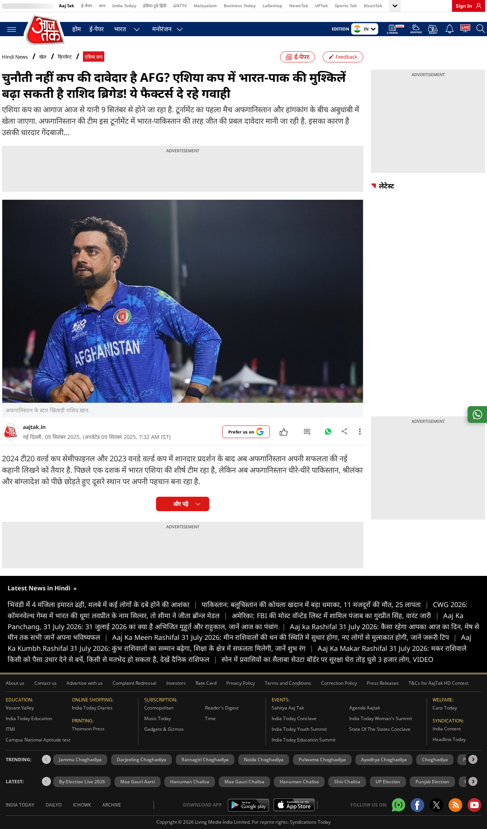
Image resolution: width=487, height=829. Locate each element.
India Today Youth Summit (299, 729)
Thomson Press (88, 728)
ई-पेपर (86, 5)
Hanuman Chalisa (189, 781)
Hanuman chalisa (299, 781)
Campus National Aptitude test (38, 740)
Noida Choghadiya (263, 759)
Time (210, 718)
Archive (111, 805)
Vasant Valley (20, 708)
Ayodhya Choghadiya (384, 759)
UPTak (321, 5)
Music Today (157, 718)
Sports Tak (346, 5)
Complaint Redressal (134, 683)
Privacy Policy (240, 683)
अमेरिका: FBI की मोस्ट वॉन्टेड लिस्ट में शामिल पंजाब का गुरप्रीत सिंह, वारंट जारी (335, 615)
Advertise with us (85, 683)
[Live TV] (465, 29)
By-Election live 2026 (82, 781)
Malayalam (205, 5)
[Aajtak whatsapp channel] (398, 804)
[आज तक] (45, 30)
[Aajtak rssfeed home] (455, 805)
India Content (447, 728)
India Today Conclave (294, 718)
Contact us (45, 683)
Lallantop (272, 5)
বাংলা (102, 5)
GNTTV (180, 5)
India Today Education (29, 718)
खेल (42, 57)
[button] (472, 759)
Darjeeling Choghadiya (141, 759)
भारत (120, 29)
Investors (176, 683)
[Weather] (416, 30)
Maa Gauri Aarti (137, 781)
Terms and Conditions (288, 683)
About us (15, 683)
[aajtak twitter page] (436, 805)
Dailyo (54, 805)
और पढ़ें (180, 504)
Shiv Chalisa (347, 781)
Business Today (240, 5)
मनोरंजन (162, 29)
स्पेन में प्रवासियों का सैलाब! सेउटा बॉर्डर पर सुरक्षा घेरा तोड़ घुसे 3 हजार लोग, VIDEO (327, 659)
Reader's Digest (222, 708)
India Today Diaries (92, 708)
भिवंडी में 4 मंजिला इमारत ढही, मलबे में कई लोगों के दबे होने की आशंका (102, 604)
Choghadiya (435, 759)
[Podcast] (433, 29)
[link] (476, 5)
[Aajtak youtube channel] (474, 805)
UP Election (388, 781)
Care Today (445, 708)
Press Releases (383, 683)
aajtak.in (34, 426)
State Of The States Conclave (380, 729)
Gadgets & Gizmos (164, 729)
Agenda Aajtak (364, 708)
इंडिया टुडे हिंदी (154, 5)
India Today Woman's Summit (380, 718)
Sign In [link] (464, 6)
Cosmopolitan (158, 708)
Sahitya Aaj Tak (288, 708)
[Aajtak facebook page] (417, 805)
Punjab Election (432, 781)
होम (76, 29)
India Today (124, 5)
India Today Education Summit (304, 740)
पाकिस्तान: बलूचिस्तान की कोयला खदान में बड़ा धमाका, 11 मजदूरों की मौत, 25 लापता (315, 604)
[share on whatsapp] (477, 414)
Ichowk (82, 805)
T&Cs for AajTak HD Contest (438, 683)
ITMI (10, 729)
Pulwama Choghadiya (322, 759)
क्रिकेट (65, 57)
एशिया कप (93, 57)
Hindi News (15, 56)
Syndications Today (310, 822)
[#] (328, 433)
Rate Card (206, 683)
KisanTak (373, 5)
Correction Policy (339, 683)
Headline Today (449, 739)
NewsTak (298, 5)
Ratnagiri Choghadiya (205, 759)
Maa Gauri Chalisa (244, 781)
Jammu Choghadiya (80, 759)
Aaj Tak (66, 5)
